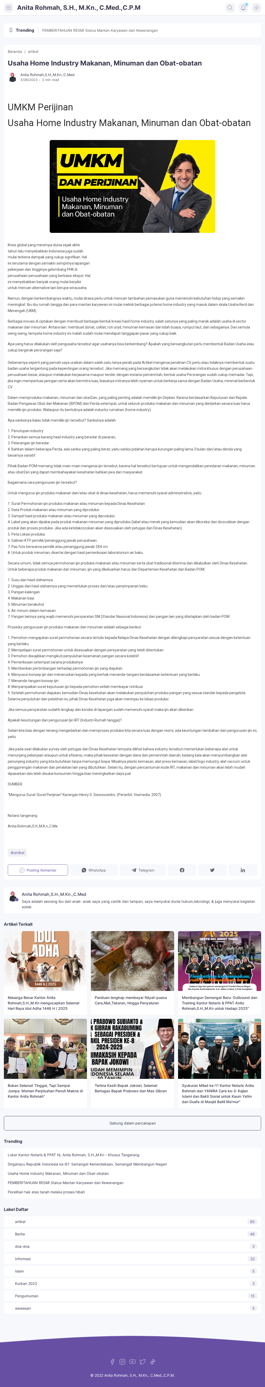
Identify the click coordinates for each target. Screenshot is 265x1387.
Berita (135, 1234)
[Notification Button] (243, 7)
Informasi (135, 1259)
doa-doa (135, 1246)
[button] (94, 870)
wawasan (135, 1308)
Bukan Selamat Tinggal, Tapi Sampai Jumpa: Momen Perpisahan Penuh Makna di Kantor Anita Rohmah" (45, 1090)
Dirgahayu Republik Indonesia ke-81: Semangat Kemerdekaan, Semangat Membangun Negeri (87, 1164)
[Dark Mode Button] (256, 7)
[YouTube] (132, 1362)
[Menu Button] (8, 7)
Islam (135, 1271)
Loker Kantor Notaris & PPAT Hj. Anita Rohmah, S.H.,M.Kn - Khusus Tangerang (73, 1155)
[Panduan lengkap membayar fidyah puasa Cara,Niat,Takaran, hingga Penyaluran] (132, 961)
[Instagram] (122, 1362)
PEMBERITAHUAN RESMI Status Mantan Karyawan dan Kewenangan (100, 30)
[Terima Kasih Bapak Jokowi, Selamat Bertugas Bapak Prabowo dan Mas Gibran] (132, 1049)
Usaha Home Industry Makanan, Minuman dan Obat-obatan (58, 1173)
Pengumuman (135, 1296)
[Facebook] (112, 1362)
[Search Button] (230, 7)
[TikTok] (153, 1362)
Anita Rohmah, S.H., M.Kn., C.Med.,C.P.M (79, 7)
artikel (19, 852)
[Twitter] (142, 1362)
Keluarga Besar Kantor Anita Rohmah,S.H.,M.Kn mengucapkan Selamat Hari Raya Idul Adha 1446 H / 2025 (43, 1003)
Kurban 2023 (135, 1283)
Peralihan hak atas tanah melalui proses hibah (46, 1192)
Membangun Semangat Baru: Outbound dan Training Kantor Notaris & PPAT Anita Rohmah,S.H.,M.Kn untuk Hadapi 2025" (219, 1003)
